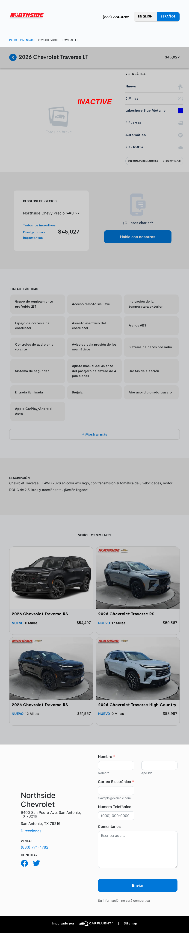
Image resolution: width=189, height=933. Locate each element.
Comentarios (109, 826)
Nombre (106, 756)
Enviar (137, 885)
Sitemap (127, 923)
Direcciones (31, 831)
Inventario (27, 40)
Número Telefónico (114, 806)
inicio (13, 40)
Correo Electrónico (116, 781)
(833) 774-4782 (116, 16)
